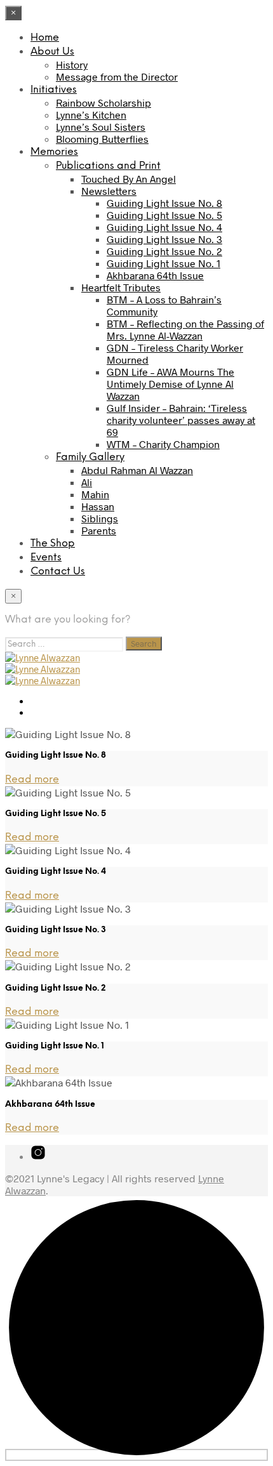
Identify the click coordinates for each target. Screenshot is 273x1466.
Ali (86, 482)
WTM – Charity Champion (163, 444)
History (72, 64)
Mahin (95, 494)
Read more (32, 779)
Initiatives (53, 89)
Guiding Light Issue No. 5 (164, 215)
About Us (52, 51)
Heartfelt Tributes (121, 287)
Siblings (99, 518)
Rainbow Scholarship (103, 102)
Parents (98, 530)
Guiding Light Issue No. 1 (163, 263)
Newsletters (108, 191)
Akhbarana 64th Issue (155, 275)
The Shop (52, 543)
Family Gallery (90, 457)
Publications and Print (108, 166)
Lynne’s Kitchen (91, 115)
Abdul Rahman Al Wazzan (137, 470)
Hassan (97, 506)
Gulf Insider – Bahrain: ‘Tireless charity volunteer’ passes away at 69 (181, 420)
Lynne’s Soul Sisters (100, 127)
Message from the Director (117, 76)
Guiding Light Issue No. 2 (164, 251)
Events (46, 557)
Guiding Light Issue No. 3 (164, 239)
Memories (54, 152)
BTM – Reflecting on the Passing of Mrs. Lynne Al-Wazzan (185, 329)
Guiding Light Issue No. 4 (164, 227)
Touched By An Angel (128, 179)
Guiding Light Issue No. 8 (164, 203)
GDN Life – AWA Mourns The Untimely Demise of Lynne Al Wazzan (170, 384)
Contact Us (57, 571)
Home (44, 37)
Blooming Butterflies (102, 139)
